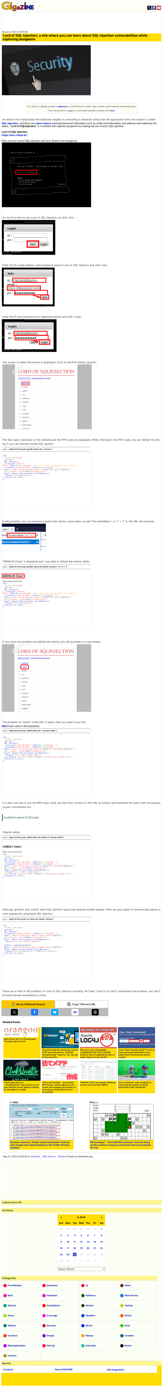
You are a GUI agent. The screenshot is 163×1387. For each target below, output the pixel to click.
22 (101, 1248)
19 (81, 1248)
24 (68, 1254)
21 (94, 1248)
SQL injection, (10, 123)
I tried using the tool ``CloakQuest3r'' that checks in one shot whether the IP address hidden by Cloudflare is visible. (21, 1086)
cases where (43, 123)
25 (74, 1254)
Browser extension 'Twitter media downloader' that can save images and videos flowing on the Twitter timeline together (40, 1145)
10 (68, 1241)
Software (35, 1156)
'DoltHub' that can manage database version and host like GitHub (98, 1083)
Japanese (62, 106)
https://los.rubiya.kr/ (15, 135)
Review (61, 1156)
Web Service (49, 1156)
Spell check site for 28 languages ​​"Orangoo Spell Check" (20, 1040)
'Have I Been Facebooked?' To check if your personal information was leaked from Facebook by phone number (136, 1053)
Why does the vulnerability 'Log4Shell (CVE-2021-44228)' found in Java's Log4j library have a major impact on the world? (97, 1053)
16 (61, 1248)
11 (75, 1241)
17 (68, 1248)
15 (101, 1241)
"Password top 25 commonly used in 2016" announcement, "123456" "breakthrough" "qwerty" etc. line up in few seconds (60, 1053)
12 (81, 1241)
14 (94, 1241)
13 (88, 1241)
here (112, 110)
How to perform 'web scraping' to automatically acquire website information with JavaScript (134, 1084)
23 (61, 1254)
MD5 (5, 726)
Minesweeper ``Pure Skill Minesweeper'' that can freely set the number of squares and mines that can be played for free (120, 1145)
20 (87, 1248)
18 (74, 1248)
